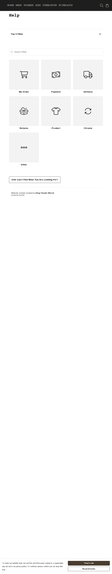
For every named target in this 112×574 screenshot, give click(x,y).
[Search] (101, 5)
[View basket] (107, 5)
